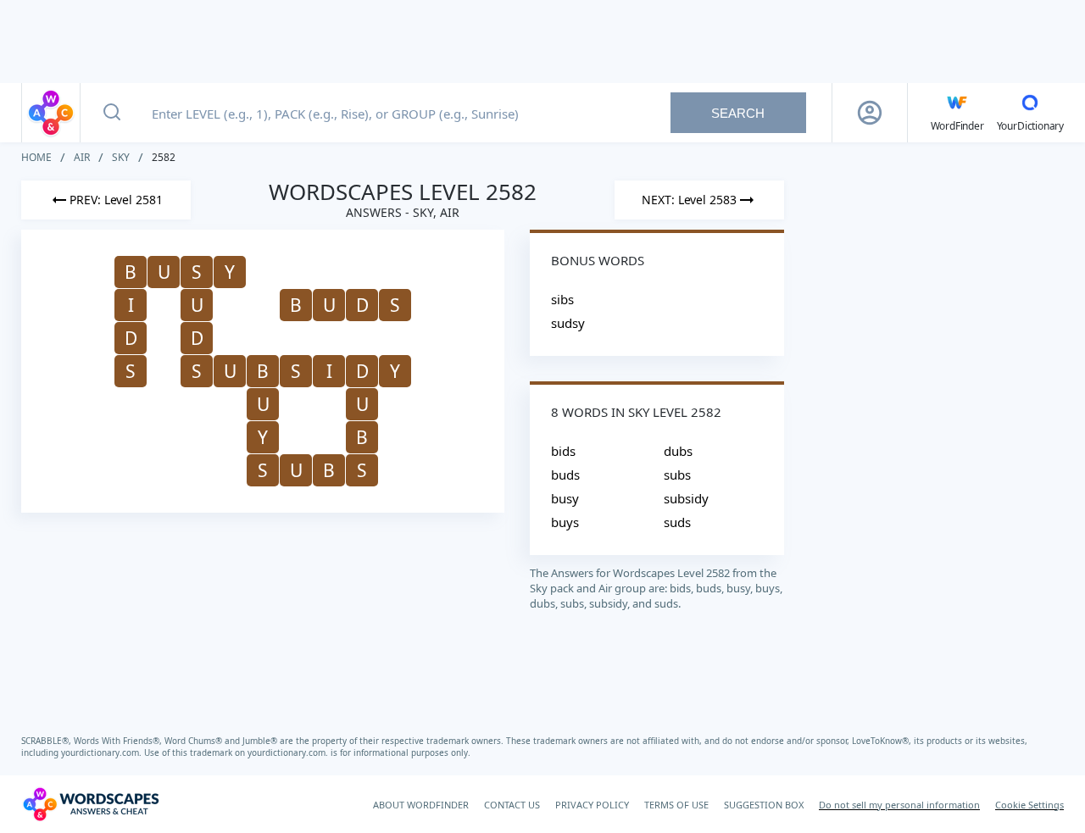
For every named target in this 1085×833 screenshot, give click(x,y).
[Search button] (112, 112)
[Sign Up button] (869, 112)
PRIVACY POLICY (592, 804)
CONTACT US (512, 804)
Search (738, 113)
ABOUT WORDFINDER (421, 804)
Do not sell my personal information (899, 804)
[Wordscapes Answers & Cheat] (51, 112)
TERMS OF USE (676, 804)
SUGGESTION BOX (764, 804)
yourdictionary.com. (102, 752)
